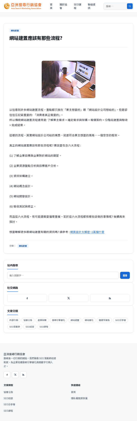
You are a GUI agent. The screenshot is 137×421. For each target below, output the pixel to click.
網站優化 (89, 320)
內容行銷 (13, 320)
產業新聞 (42, 320)
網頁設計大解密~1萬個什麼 (87, 232)
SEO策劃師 (14, 326)
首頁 (51, 6)
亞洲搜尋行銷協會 (14, 354)
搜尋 (125, 275)
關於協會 (63, 6)
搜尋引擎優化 (58, 320)
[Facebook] (27, 298)
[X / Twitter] (68, 298)
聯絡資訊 (91, 6)
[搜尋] (130, 6)
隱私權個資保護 (79, 398)
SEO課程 (77, 6)
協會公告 (28, 320)
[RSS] (110, 298)
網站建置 (15, 30)
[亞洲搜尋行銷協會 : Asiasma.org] (23, 6)
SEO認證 (30, 326)
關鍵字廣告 (104, 320)
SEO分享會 (120, 320)
